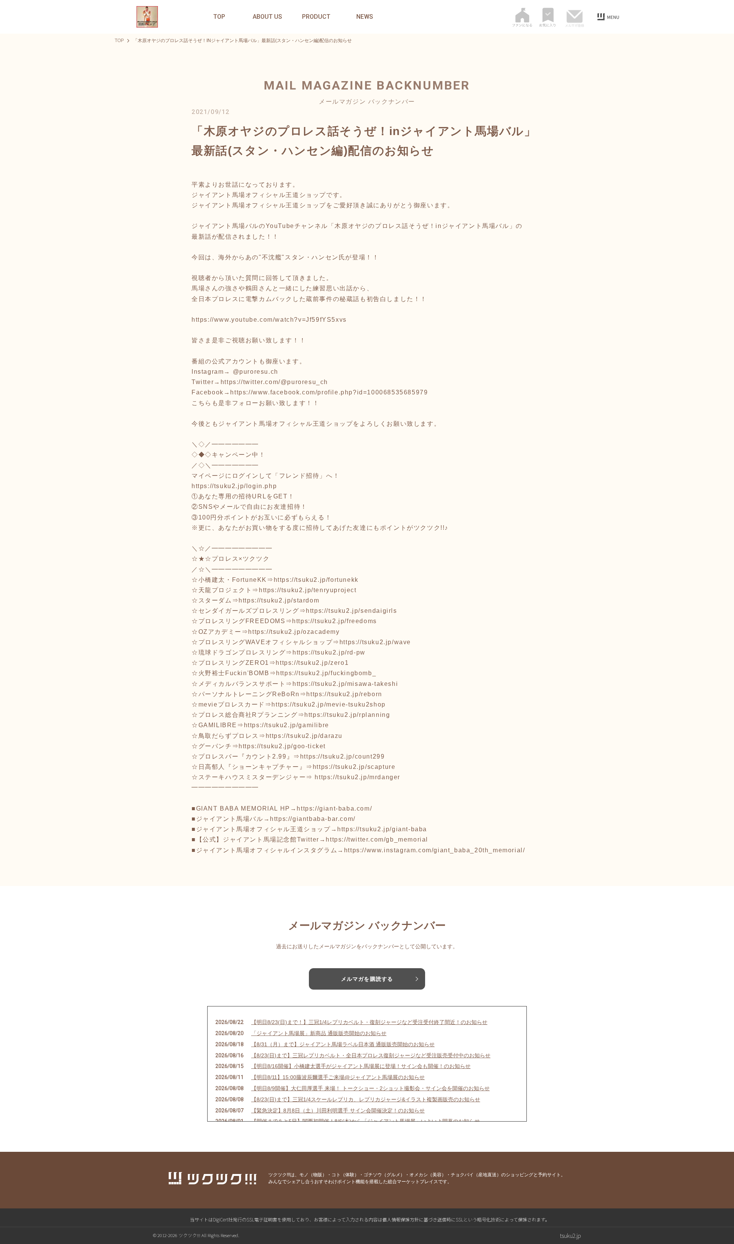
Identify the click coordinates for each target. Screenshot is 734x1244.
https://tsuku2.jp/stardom (279, 600)
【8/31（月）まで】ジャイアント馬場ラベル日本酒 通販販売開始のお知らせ (343, 1044)
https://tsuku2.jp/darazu (304, 736)
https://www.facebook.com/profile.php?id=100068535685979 (329, 392)
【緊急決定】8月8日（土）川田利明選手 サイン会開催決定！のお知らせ (338, 1110)
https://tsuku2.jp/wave (375, 642)
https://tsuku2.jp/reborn (344, 694)
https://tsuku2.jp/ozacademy (293, 632)
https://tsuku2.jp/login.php (234, 486)
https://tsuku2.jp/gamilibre (286, 725)
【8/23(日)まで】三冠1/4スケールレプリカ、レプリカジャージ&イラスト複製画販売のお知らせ (365, 1099)
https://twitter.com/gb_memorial (377, 839)
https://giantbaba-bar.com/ (313, 819)
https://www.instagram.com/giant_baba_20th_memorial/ (434, 850)
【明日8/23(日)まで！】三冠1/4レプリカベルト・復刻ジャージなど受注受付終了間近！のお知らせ (369, 1022)
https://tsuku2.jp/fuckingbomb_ (326, 673)
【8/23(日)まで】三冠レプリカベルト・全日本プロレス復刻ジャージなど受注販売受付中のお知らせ (370, 1055)
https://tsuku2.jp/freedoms (334, 621)
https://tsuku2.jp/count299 (342, 756)
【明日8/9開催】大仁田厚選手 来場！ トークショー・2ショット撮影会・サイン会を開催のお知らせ (370, 1088)
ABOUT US (267, 17)
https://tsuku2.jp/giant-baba (382, 829)
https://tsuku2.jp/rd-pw (328, 652)
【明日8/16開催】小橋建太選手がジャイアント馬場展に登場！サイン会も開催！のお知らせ (361, 1066)
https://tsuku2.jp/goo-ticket (282, 746)
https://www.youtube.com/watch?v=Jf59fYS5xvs (269, 319)
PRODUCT (316, 17)
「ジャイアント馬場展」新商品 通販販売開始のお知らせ (318, 1033)
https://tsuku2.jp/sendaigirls (351, 610)
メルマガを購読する (367, 979)
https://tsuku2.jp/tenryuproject (308, 590)
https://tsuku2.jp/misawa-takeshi (345, 684)
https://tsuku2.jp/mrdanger (357, 777)
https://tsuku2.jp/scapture (354, 767)
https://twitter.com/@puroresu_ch (274, 382)
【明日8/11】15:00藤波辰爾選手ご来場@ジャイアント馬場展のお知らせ (338, 1077)
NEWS (364, 17)
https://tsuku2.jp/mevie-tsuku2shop (328, 704)
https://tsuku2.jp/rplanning (347, 715)
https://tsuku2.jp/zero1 (312, 662)
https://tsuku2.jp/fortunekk (316, 579)
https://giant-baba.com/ (334, 808)
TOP (219, 17)
